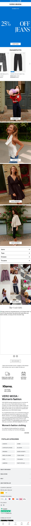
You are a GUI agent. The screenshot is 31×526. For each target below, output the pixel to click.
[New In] (15, 101)
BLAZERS (19, 447)
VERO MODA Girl (9, 418)
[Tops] (15, 153)
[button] (13, 62)
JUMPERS (5, 463)
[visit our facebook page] (1, 505)
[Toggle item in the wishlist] (3, 53)
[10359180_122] (15, 215)
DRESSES (5, 451)
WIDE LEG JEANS (7, 455)
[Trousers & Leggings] (15, 261)
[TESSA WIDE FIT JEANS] (15, 284)
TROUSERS (20, 459)
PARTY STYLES (21, 463)
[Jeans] (15, 26)
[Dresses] (15, 194)
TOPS (4, 459)
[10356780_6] (15, 132)
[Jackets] (15, 236)
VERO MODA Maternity (22, 415)
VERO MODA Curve (17, 420)
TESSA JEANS (20, 455)
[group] (13, 65)
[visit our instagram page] (3, 505)
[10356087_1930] (15, 174)
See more (26, 432)
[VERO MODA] (15, 4)
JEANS (18, 443)
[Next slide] (30, 64)
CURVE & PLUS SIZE (7, 447)
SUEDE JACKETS (21, 451)
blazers (23, 429)
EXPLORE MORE (16, 361)
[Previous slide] (1, 64)
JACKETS (5, 443)
